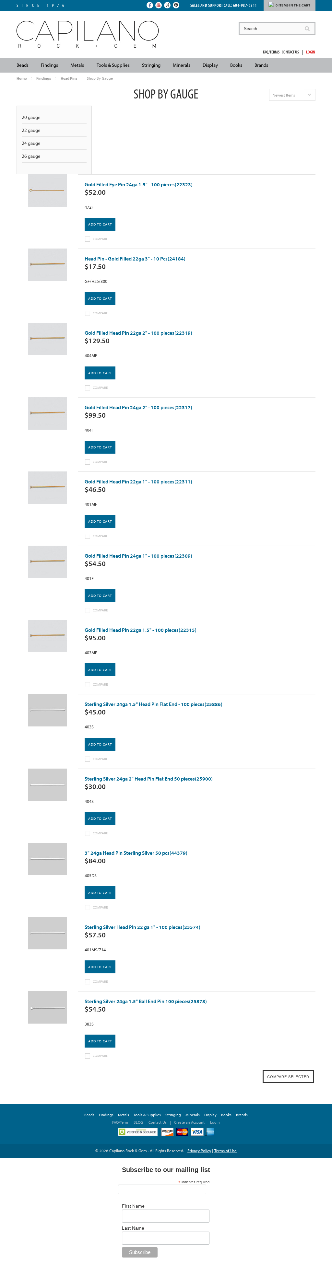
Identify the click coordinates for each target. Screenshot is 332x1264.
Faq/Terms (271, 52)
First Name (133, 1206)
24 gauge (31, 143)
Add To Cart (100, 224)
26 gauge (31, 156)
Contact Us (290, 52)
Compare (100, 239)
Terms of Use (225, 1150)
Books (236, 65)
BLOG (138, 1122)
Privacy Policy (199, 1150)
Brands (261, 65)
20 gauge (31, 117)
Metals (77, 65)
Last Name (133, 1228)
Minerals (181, 65)
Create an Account (189, 1122)
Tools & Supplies (113, 65)
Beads (23, 65)
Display (210, 65)
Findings (49, 65)
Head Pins (69, 78)
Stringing (151, 65)
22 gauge (31, 130)
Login (310, 52)
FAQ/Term (120, 1122)
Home (22, 78)
